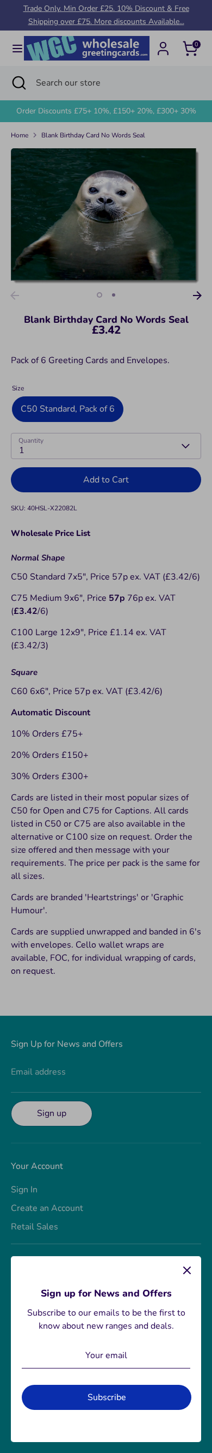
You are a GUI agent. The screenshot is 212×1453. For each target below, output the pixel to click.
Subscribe (107, 1397)
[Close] (187, 1270)
